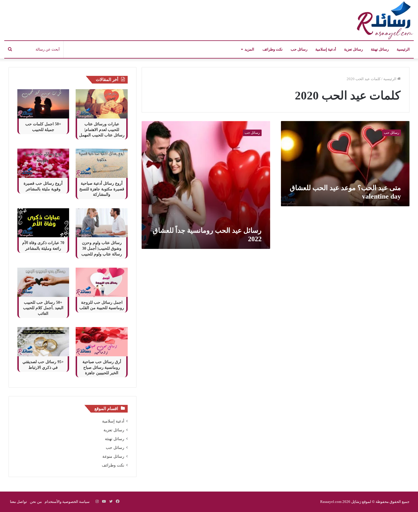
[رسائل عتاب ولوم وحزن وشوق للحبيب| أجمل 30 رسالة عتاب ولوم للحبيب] (101, 223)
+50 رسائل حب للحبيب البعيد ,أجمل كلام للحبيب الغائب (43, 308)
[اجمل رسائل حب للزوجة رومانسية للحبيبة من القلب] (101, 282)
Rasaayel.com (331, 501)
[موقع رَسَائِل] (384, 20)
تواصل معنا (18, 501)
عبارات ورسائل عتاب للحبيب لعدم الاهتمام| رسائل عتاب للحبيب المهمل (102, 129)
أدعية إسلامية (325, 49)
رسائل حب (299, 49)
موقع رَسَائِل (360, 501)
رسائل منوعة (113, 456)
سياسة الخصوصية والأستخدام (67, 501)
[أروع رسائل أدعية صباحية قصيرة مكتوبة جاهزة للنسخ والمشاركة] (101, 163)
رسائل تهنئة (380, 49)
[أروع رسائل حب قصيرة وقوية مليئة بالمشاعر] (43, 163)
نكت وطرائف (272, 49)
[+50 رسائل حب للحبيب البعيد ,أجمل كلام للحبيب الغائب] (43, 282)
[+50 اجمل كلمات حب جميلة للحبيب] (43, 103)
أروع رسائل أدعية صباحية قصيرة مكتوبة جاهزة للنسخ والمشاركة (101, 189)
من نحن (36, 501)
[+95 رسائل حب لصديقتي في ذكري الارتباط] (43, 341)
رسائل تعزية (353, 49)
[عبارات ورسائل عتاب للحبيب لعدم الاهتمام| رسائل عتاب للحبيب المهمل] (101, 103)
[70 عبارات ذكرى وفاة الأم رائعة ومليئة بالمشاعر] (43, 223)
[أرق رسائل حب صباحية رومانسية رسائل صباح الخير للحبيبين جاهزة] (101, 341)
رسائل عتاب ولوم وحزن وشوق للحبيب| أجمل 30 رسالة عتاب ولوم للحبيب (101, 248)
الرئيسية (403, 49)
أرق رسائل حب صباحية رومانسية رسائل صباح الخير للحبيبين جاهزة (101, 367)
